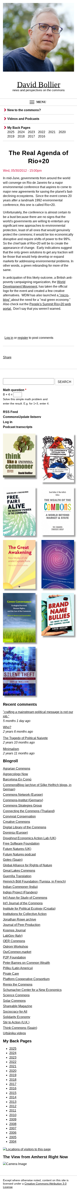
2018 (21, 136)
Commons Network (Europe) (23, 794)
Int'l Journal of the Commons (23, 903)
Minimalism (11, 749)
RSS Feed (10, 412)
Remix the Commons (17, 984)
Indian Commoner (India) (20, 886)
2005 (12, 1137)
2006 (12, 1132)
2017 (31, 136)
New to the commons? (24, 110)
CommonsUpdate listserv (22, 417)
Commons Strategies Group (22, 805)
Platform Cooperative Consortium (26, 979)
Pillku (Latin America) (18, 968)
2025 (10, 132)
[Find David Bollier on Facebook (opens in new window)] (7, 1193)
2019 (10, 136)
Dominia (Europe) (15, 832)
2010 (12, 1115)
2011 (12, 1110)
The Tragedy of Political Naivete (25, 738)
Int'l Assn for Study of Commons (25, 897)
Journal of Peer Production (21, 924)
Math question (14, 390)
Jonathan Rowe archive (19, 919)
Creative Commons (16, 821)
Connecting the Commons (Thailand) (29, 811)
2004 (12, 1141)
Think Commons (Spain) (20, 1028)
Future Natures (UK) (17, 849)
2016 (41, 136)
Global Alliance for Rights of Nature (27, 865)
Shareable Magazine (17, 1006)
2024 (21, 132)
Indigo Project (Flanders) (20, 892)
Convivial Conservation (19, 816)
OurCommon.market (17, 952)
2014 (12, 1097)
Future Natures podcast (19, 854)
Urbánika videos (14, 1033)
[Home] (38, 38)
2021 (51, 132)
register (23, 337)
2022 (41, 132)
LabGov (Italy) (13, 935)
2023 (31, 132)
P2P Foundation (14, 957)
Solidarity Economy (16, 1017)
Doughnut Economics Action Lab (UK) (29, 838)
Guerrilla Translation (17, 876)
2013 (12, 1101)
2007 (12, 1128)
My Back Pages (18, 127)
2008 (12, 1124)
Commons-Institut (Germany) (23, 800)
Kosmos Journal (14, 930)
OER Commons (14, 941)
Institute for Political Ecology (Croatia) (29, 908)
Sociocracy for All (15, 1011)
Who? (7, 727)
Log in (9, 337)
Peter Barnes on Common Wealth (26, 962)
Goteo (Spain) (13, 859)
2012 (12, 1106)
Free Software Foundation (21, 843)
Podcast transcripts (17, 427)
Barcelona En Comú (17, 779)
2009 (12, 1119)
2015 (12, 1093)
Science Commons (16, 995)
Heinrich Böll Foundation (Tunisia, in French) (34, 881)
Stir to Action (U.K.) (16, 1022)
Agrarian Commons (16, 768)
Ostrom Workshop (15, 946)
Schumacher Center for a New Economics (32, 990)
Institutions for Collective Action (25, 914)
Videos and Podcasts (23, 118)
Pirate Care (11, 973)
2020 (62, 132)
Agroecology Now (15, 774)
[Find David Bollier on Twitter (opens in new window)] (16, 1193)
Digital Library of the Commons (24, 827)
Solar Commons (14, 1000)
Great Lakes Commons (19, 870)
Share (7, 357)
